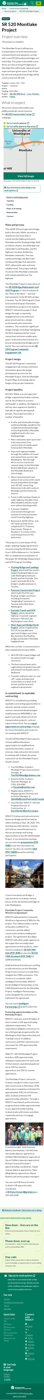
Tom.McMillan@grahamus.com (25, 775)
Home (4, 8)
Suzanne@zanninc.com (24, 787)
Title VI (6, 1305)
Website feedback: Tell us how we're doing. (23, 1210)
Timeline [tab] (10, 201)
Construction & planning (18, 8)
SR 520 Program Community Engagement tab (21, 349)
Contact (7, 1299)
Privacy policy (28, 1393)
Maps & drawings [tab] (14, 208)
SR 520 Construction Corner (18, 114)
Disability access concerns (13, 1302)
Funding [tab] (9, 204)
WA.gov (9, 1324)
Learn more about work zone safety (15, 1218)
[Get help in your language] (25, 4)
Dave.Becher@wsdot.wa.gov (24, 811)
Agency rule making (19, 1396)
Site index (7, 1309)
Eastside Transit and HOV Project (23, 611)
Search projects (10, 11)
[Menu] (38, 3)
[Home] (17, 3)
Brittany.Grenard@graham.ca (22, 1192)
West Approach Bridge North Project (25, 626)
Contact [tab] (10, 216)
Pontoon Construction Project (25, 590)
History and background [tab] (17, 197)
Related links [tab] (12, 212)
